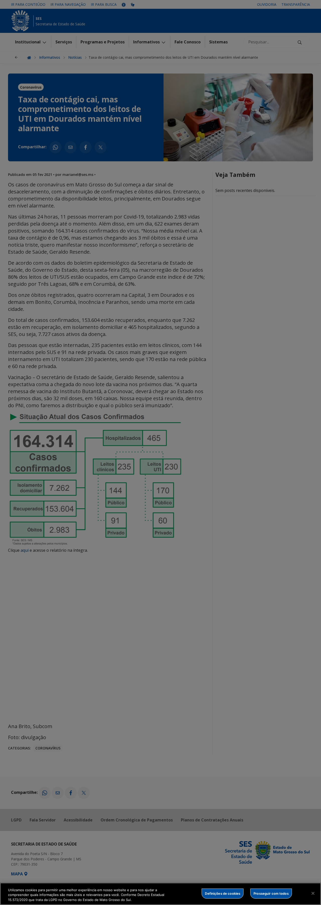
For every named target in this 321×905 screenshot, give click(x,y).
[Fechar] (312, 893)
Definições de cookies (222, 893)
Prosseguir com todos (271, 893)
